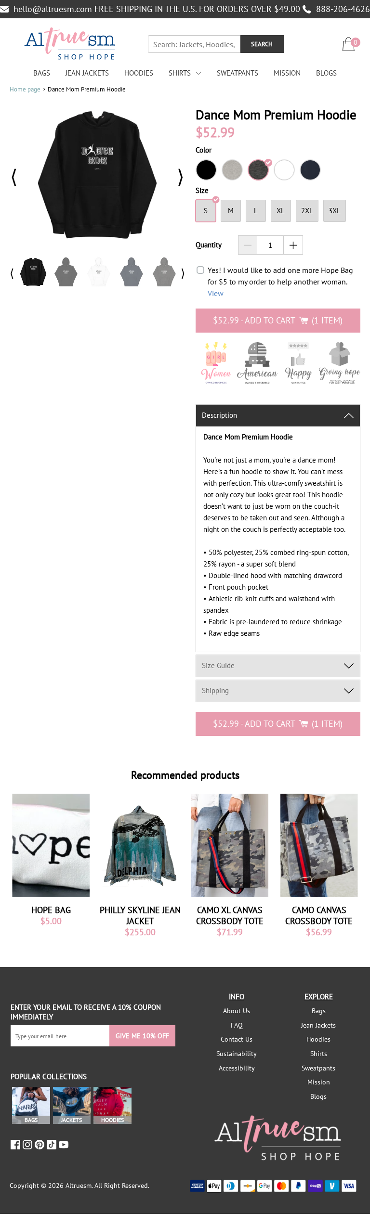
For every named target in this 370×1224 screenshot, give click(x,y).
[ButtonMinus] (248, 245)
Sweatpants (237, 72)
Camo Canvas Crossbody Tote (319, 915)
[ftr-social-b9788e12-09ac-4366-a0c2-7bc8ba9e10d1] (41, 1144)
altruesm (79, 1185)
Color (203, 150)
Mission (287, 72)
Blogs (326, 72)
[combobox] (194, 44)
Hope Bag (51, 909)
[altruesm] (70, 44)
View (216, 293)
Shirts (180, 72)
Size (202, 190)
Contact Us (236, 1039)
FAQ (237, 1025)
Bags (41, 72)
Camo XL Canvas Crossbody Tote (230, 915)
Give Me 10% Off (142, 1035)
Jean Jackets (87, 72)
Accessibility (237, 1068)
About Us (236, 1010)
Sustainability (236, 1053)
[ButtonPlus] (293, 245)
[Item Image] (51, 845)
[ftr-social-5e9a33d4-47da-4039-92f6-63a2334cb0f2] (53, 1144)
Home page (25, 89)
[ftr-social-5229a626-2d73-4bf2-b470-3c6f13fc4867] (17, 1144)
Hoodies (138, 72)
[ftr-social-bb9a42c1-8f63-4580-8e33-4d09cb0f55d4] (65, 1144)
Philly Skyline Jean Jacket (140, 915)
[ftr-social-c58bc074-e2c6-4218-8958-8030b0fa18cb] (29, 1144)
